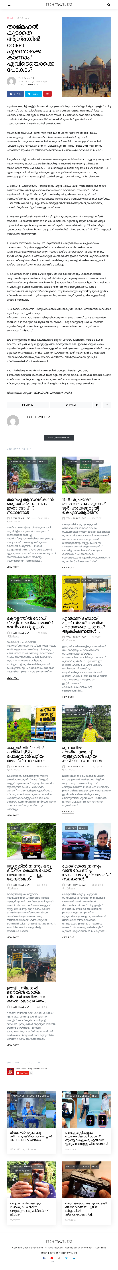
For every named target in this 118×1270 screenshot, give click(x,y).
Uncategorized (75, 714)
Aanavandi (17, 461)
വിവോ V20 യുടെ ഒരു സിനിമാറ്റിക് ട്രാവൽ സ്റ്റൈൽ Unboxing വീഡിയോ (31, 1136)
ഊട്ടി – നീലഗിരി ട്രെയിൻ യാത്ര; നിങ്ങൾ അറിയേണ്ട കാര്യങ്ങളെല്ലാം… (27, 994)
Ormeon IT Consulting (95, 1247)
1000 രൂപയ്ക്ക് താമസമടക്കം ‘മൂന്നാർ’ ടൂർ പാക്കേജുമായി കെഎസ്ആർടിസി (84, 506)
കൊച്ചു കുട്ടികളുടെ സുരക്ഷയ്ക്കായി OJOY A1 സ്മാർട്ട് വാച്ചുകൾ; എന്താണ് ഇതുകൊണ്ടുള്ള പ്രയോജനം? (86, 1138)
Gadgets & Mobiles (37, 1096)
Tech (14, 1100)
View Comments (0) (59, 437)
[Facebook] (44, 1260)
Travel (11, 18)
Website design (72, 1247)
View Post (13, 567)
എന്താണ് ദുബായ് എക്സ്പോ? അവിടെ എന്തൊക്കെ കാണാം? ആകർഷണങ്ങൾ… (83, 625)
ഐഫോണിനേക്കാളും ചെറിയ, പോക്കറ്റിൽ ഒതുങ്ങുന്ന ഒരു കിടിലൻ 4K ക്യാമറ (29, 1208)
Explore (31, 461)
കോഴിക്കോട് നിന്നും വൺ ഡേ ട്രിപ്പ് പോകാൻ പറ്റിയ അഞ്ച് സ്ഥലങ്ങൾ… (86, 872)
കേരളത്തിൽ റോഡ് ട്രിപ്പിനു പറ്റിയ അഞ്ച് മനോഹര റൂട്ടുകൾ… (29, 622)
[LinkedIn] (73, 1260)
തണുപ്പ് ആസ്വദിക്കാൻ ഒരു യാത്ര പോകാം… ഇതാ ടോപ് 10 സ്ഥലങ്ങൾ (30, 506)
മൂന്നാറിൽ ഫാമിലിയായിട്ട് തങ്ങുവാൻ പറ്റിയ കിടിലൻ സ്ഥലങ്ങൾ (82, 754)
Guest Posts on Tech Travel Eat (59, 1253)
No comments (29, 84)
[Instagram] (59, 1260)
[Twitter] (66, 1260)
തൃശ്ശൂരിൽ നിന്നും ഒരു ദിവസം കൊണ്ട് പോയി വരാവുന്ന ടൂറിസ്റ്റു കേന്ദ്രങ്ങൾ (29, 872)
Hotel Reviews (75, 710)
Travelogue (29, 950)
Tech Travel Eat (59, 4)
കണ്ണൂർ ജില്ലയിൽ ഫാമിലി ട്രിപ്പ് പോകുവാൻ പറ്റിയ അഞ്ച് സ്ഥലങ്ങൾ (26, 754)
